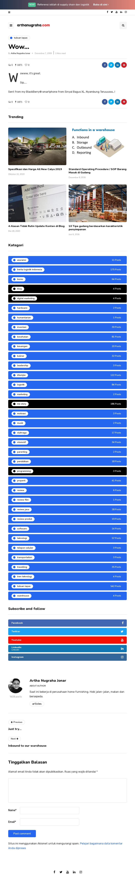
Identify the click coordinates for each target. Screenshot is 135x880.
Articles (36, 703)
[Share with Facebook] (105, 65)
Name (12, 810)
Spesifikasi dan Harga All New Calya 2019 (35, 169)
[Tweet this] (111, 65)
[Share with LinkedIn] (117, 65)
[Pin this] (124, 65)
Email (12, 821)
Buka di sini (100, 4)
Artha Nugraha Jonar (20, 53)
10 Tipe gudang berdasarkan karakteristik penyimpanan (96, 227)
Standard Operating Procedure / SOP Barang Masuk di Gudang (97, 170)
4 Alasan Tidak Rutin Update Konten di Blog (36, 226)
